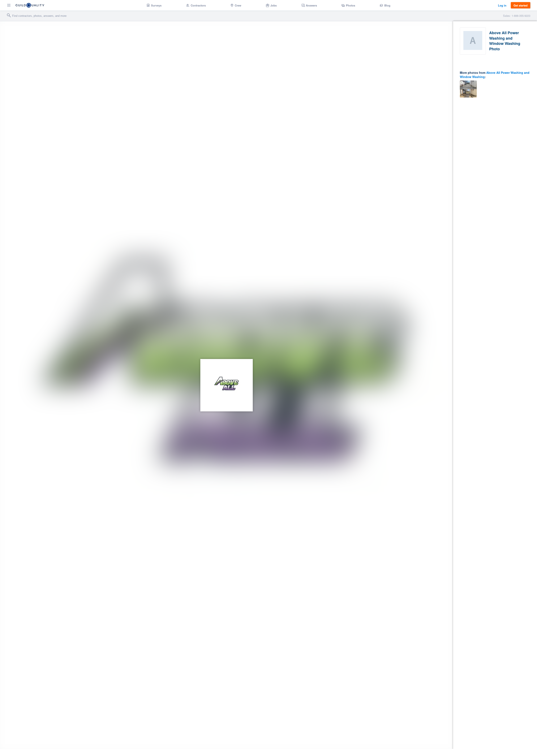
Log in (502, 5)
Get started (521, 5)
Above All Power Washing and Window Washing (494, 74)
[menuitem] (154, 5)
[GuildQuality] (30, 5)
